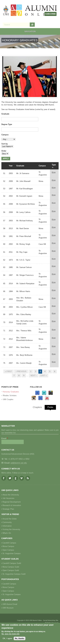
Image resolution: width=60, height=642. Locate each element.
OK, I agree (7, 638)
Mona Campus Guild (11, 567)
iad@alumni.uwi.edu (19, 463)
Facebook (3, 478)
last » (43, 375)
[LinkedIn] (40, 400)
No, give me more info (10, 634)
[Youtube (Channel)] (47, 400)
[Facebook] (37, 394)
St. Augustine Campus (12, 553)
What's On (7, 533)
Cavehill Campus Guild (12, 563)
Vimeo (21, 478)
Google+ (15, 478)
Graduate (5, 114)
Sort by (4, 144)
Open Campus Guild (11, 570)
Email (4, 438)
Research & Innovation (12, 505)
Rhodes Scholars (10, 395)
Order (3, 151)
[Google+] (50, 394)
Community (7, 522)
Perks (50, 407)
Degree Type (6, 124)
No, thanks (19, 638)
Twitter (9, 478)
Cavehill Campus (9, 543)
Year (11, 166)
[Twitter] (44, 394)
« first (8, 371)
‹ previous (21, 371)
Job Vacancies (8, 498)
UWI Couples (8, 399)
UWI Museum (8, 608)
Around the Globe (10, 519)
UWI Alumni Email (10, 604)
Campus (5, 135)
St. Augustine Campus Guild (14, 574)
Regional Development (12, 502)
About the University (11, 495)
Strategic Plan (8, 509)
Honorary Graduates (11, 392)
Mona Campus (8, 546)
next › (34, 375)
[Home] (30, 10)
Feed (27, 478)
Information (7, 526)
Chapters (37, 407)
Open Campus (8, 550)
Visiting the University (11, 529)
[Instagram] (34, 400)
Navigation (30, 31)
